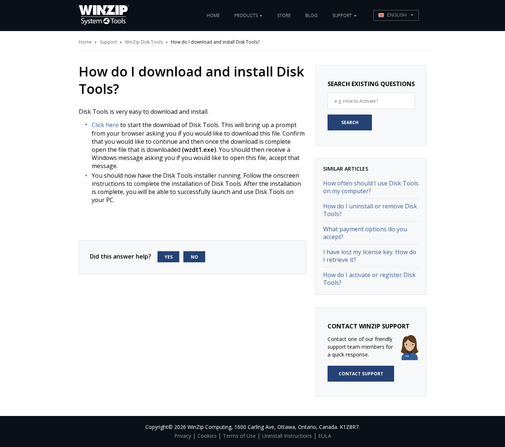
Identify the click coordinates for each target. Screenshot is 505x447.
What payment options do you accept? (365, 233)
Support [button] (342, 15)
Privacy (182, 435)
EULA (324, 435)
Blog (311, 15)
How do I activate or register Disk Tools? (369, 279)
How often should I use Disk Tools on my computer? (370, 187)
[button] (396, 15)
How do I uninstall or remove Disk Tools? (370, 210)
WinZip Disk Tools (144, 42)
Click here (105, 125)
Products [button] (246, 15)
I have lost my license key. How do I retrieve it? (369, 256)
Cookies (207, 435)
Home (213, 15)
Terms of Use (239, 435)
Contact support (361, 374)
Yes (169, 257)
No (194, 257)
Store (284, 15)
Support (108, 42)
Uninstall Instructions (287, 435)
